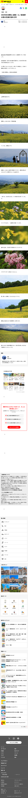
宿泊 (23, 602)
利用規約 (2, 782)
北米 (5, 526)
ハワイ (5, 538)
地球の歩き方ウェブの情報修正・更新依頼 (10, 488)
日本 (4, 4)
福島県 (7, 4)
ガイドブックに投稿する (18, 784)
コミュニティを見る (14, 427)
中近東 (5, 550)
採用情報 (2, 786)
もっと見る (23, 726)
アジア (5, 546)
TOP (2, 4)
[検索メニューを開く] (23, 2)
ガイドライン (16, 782)
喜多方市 (3, 55)
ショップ (22, 613)
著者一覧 (3, 770)
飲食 (5, 602)
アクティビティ (5, 613)
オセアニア (6, 534)
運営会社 (2, 780)
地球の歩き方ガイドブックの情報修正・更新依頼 (12, 490)
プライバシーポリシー (18, 780)
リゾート (6, 542)
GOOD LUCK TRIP (5, 776)
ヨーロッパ (6, 521)
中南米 (5, 530)
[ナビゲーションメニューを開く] (26, 1)
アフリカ (6, 554)
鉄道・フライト (14, 613)
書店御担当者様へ (4, 784)
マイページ (18, 774)
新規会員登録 (4, 774)
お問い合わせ (16, 786)
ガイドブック (4, 765)
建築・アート (14, 602)
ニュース (3, 768)
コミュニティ (3, 772)
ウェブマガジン (4, 760)
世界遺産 (14, 608)
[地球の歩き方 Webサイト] (6, 1)
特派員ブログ (11, 4)
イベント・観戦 (5, 608)
